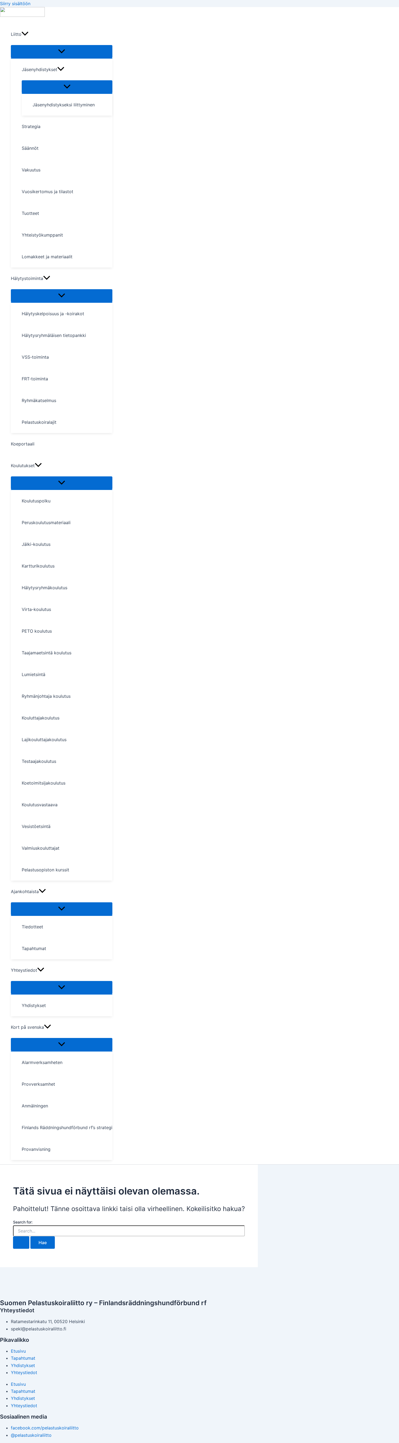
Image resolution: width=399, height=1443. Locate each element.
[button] (24, 34)
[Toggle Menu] (61, 51)
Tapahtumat (23, 1358)
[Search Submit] (21, 1242)
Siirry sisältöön (15, 3)
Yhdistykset (23, 1365)
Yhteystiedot (24, 1372)
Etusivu (18, 1351)
